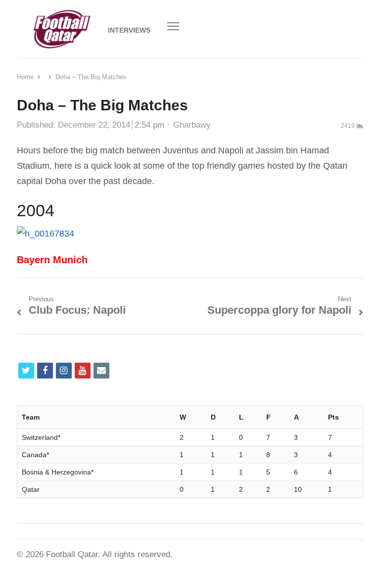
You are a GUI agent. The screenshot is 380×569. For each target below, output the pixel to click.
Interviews (129, 30)
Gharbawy (192, 125)
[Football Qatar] (61, 29)
